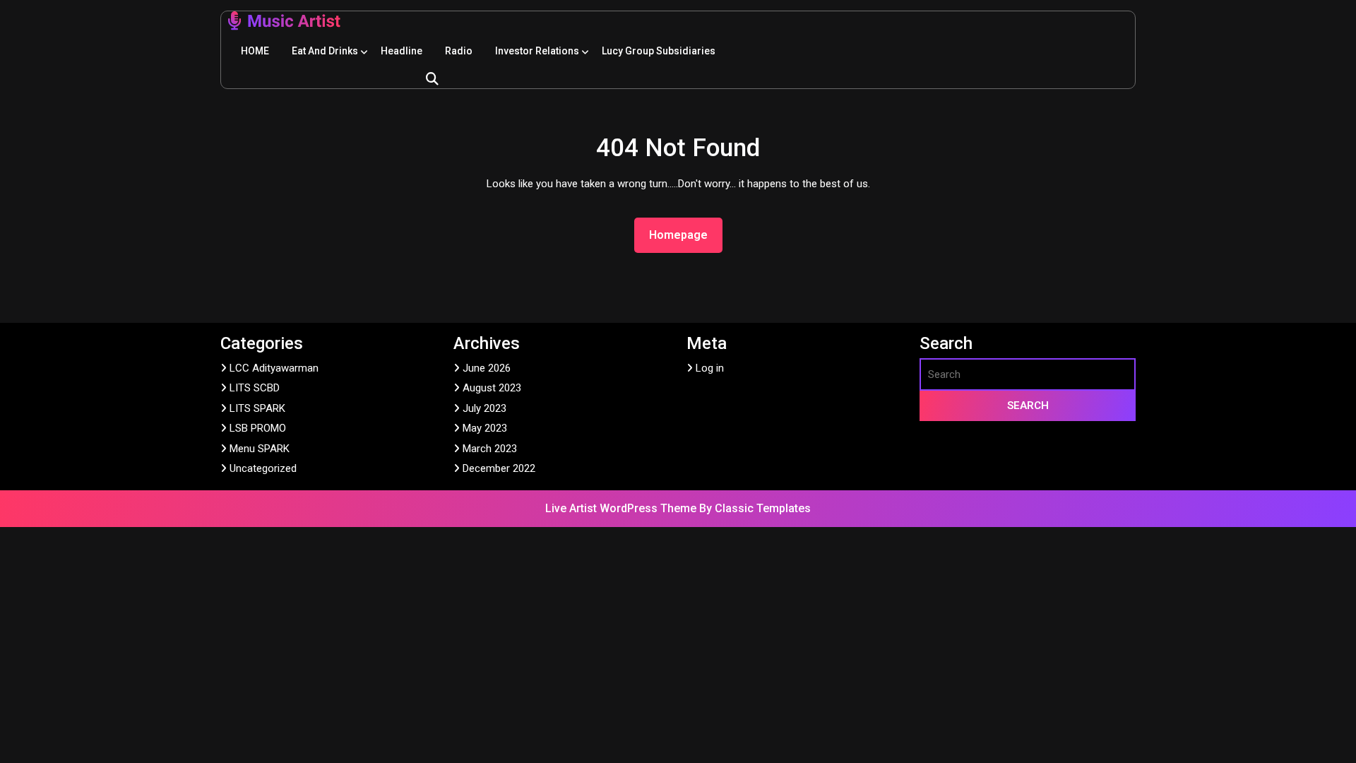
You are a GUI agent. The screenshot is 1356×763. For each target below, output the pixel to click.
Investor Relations (537, 51)
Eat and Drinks (325, 51)
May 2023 (485, 428)
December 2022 (499, 468)
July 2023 (484, 408)
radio (458, 51)
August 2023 (492, 388)
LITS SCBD (255, 388)
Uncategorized (263, 468)
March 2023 (490, 448)
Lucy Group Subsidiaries (658, 51)
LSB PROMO (258, 428)
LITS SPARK (257, 408)
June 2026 (487, 368)
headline (401, 51)
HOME (255, 51)
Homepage (684, 234)
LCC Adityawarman (274, 368)
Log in (710, 368)
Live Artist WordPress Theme (622, 508)
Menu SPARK (260, 448)
